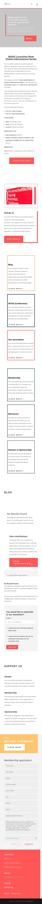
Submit (29, 844)
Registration (21, 161)
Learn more (15, 289)
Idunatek (30, 901)
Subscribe (12, 647)
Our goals (13, 239)
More (29, 38)
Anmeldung (8, 887)
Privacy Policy (16, 893)
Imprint (6, 893)
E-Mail (8, 618)
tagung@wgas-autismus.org (13, 877)
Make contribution (21, 562)
